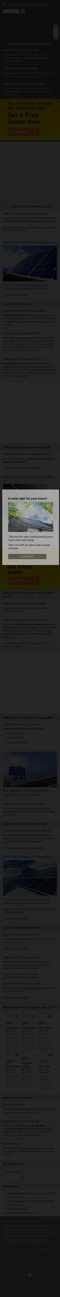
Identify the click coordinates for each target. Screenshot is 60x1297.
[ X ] (54, 492)
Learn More (27, 556)
